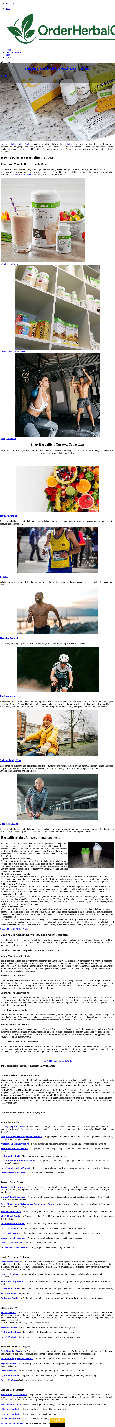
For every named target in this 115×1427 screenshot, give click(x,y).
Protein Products (9, 1370)
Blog (8, 55)
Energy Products (9, 1293)
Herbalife (68, 144)
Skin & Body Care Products (14, 1394)
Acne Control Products (12, 1423)
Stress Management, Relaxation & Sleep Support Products (28, 1204)
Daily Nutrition (9, 515)
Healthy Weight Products (13, 1126)
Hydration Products (10, 1156)
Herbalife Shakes (13, 52)
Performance (7, 696)
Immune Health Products (13, 1223)
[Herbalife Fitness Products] (57, 550)
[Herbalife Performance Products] (57, 669)
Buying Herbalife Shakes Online (14, 929)
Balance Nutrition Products (13, 351)
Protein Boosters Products (13, 1173)
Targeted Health (9, 823)
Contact (9, 57)
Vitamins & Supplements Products (17, 1358)
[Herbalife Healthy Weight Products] (57, 611)
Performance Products (11, 1262)
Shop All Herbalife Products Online (57, 1061)
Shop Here (5, 76)
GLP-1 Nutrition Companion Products (19, 1160)
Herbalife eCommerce (21, 174)
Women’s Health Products (13, 1197)
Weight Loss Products (10, 264)
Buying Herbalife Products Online (57, 68)
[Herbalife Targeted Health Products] (57, 797)
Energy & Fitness (8, 438)
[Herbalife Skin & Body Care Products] (57, 733)
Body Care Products (10, 1418)
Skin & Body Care (10, 760)
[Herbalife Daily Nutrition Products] (57, 489)
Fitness (4, 576)
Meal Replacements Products (14, 1148)
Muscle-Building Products (13, 1281)
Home (8, 50)
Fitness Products (8, 1312)
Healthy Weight (9, 637)
